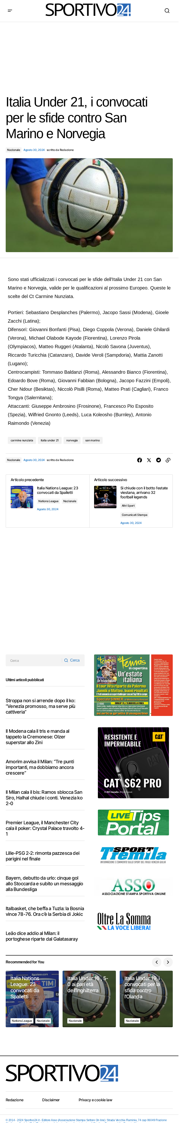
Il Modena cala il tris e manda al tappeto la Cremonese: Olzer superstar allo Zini (37, 736)
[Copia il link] (168, 460)
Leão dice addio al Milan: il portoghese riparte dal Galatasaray (42, 936)
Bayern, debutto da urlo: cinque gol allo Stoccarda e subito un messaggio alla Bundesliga (44, 883)
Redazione (14, 1099)
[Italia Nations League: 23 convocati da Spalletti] (32, 999)
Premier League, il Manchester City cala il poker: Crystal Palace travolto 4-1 (45, 828)
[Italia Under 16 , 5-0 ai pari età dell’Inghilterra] (89, 999)
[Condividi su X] (149, 460)
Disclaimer (51, 1099)
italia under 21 (50, 440)
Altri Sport (128, 505)
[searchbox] (34, 660)
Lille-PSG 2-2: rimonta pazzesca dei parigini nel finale (42, 856)
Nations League (48, 501)
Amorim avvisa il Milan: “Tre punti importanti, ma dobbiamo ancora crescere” (40, 767)
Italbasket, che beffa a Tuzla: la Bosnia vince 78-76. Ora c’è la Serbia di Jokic (45, 911)
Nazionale (13, 150)
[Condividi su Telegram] (158, 460)
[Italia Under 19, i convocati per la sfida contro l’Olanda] (146, 999)
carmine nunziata (22, 440)
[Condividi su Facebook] (139, 460)
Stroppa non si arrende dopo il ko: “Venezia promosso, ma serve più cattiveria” (40, 706)
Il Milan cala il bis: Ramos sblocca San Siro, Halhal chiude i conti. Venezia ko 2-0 (44, 797)
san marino (92, 440)
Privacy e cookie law (95, 1099)
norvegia (72, 440)
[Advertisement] (91, 55)
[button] (10, 11)
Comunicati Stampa (134, 515)
